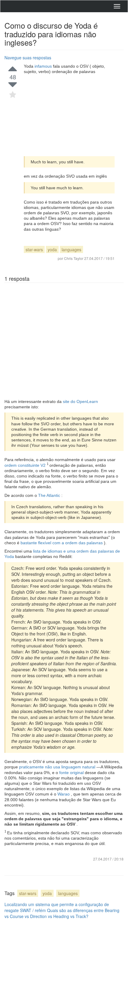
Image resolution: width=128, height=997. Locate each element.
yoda (52, 249)
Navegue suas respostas (27, 58)
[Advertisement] (69, 115)
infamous (44, 66)
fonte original (72, 772)
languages (71, 249)
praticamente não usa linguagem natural (57, 767)
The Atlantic (49, 495)
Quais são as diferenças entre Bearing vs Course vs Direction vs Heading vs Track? (61, 913)
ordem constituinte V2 (25, 465)
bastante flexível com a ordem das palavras (62, 542)
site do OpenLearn (80, 401)
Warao (64, 794)
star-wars (34, 249)
